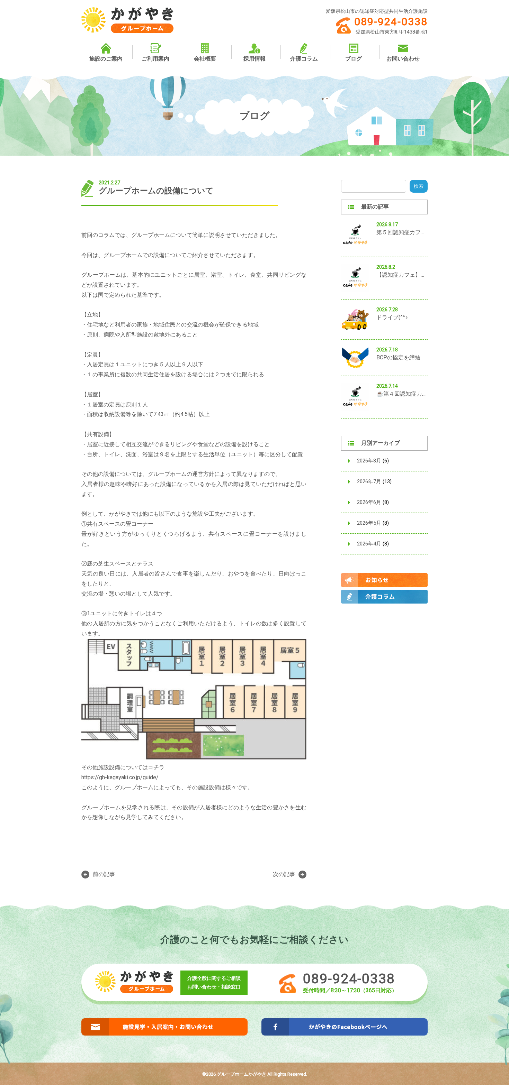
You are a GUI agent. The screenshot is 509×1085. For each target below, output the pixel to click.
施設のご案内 (106, 58)
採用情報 (254, 58)
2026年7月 (369, 481)
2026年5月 (369, 523)
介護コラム (304, 58)
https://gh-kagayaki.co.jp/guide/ (120, 777)
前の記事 (104, 874)
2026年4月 (369, 544)
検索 (418, 186)
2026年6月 (369, 502)
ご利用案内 (155, 58)
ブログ (353, 58)
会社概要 (205, 58)
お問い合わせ (403, 58)
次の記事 (284, 874)
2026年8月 (369, 461)
